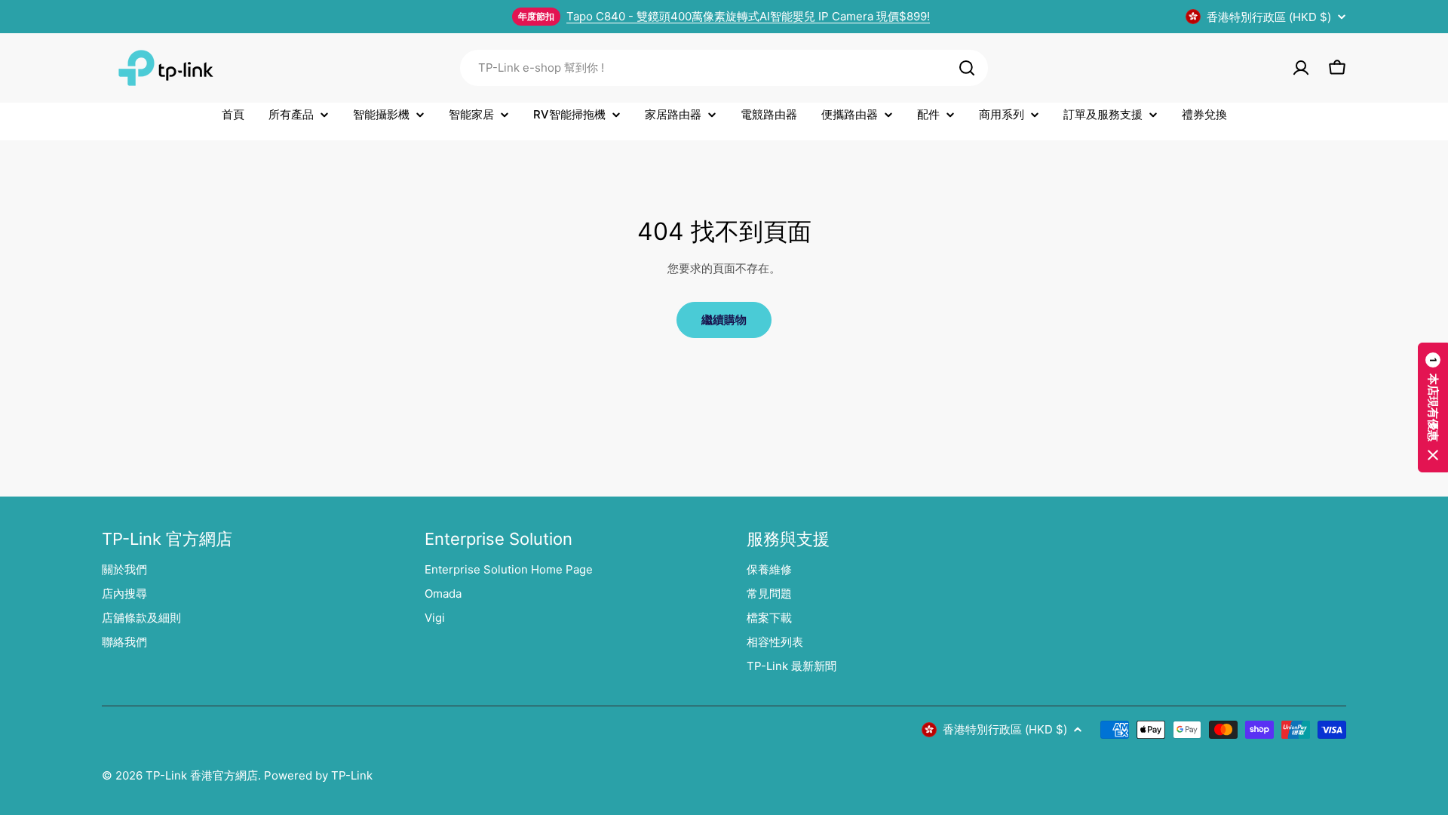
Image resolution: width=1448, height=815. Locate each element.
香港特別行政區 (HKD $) (1269, 17)
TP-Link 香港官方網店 (202, 775)
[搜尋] (967, 68)
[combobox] (724, 68)
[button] (1433, 407)
